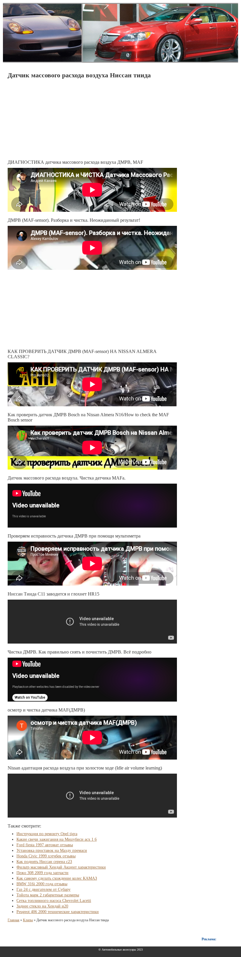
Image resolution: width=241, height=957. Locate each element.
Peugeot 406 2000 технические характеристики (57, 912)
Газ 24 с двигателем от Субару (43, 889)
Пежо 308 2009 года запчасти (42, 873)
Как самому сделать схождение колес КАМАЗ (56, 878)
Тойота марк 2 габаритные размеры (47, 895)
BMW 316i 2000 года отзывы (41, 884)
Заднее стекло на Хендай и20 (42, 906)
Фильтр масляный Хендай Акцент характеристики (61, 867)
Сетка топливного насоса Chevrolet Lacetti (53, 900)
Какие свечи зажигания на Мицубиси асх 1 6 (56, 839)
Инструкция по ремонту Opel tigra (46, 834)
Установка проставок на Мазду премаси (51, 850)
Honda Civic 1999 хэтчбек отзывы (46, 856)
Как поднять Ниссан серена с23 (44, 861)
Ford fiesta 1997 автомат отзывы (44, 845)
